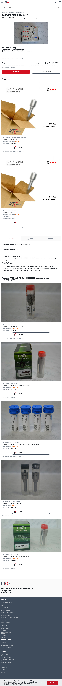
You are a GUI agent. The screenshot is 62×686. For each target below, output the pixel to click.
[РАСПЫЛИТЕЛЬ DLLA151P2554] (31, 302)
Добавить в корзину (46, 71)
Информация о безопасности (8, 659)
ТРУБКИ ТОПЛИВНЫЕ (6, 632)
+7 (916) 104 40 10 (6, 592)
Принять (52, 682)
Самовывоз (4, 642)
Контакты (3, 672)
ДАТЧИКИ (3, 609)
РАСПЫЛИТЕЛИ (5, 628)
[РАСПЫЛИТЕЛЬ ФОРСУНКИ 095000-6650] (31, 535)
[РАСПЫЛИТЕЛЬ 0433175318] (31, 480)
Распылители (10, 12)
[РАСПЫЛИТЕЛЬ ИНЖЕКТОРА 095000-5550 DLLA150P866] (31, 421)
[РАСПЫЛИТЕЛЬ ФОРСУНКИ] (31, 108)
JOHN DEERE (4, 604)
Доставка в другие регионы (8, 645)
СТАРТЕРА (3, 630)
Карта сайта (4, 660)
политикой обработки (10, 683)
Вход (2, 662)
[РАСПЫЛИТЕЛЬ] (31, 181)
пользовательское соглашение (13, 684)
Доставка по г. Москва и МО (8, 644)
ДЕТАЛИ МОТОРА (5, 610)
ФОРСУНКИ (4, 637)
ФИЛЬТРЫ (3, 635)
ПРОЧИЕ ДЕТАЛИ (5, 625)
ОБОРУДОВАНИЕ (5, 622)
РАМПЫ (3, 627)
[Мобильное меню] (2, 2)
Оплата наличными (6, 649)
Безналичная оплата (6, 647)
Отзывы (3, 669)
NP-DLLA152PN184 (28, 51)
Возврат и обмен (5, 655)
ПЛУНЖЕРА (4, 624)
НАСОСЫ (3, 620)
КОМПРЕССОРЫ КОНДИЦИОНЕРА (9, 617)
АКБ (2, 605)
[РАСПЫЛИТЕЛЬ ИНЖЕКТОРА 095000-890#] (31, 362)
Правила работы (5, 654)
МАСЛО (3, 619)
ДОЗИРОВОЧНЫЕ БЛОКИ (7, 612)
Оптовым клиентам (6, 657)
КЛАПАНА (3, 614)
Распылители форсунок (19, 12)
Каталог (4, 12)
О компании (4, 667)
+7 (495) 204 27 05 (56, 2)
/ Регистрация (7, 662)
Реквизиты (4, 671)
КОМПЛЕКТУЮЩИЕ (6, 615)
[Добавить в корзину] (15, 147)
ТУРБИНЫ (3, 633)
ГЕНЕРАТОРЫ (4, 607)
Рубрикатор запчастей (6, 602)
